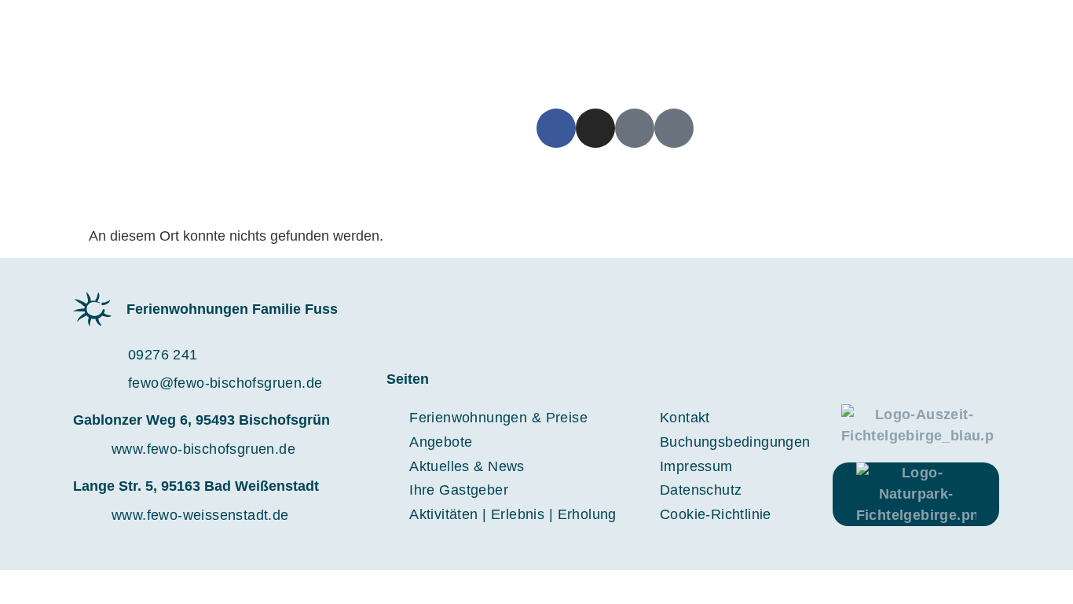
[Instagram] (595, 128)
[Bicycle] (634, 128)
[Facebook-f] (556, 128)
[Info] (674, 128)
